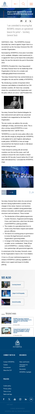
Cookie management (17, 408)
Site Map (10, 404)
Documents (22, 369)
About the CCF (7, 370)
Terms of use (7, 391)
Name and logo (7, 394)
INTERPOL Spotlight (25, 372)
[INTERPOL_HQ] (31, 399)
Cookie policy (7, 386)
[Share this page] (26, 21)
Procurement (7, 367)
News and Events (24, 362)
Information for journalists (23, 365)
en (15, 4)
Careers (5, 364)
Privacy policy (7, 388)
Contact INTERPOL (8, 362)
